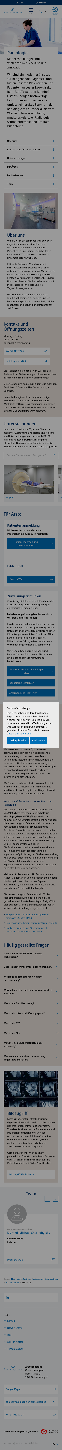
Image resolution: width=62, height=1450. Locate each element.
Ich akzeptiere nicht (18, 740)
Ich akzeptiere (38, 740)
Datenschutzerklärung (19, 733)
